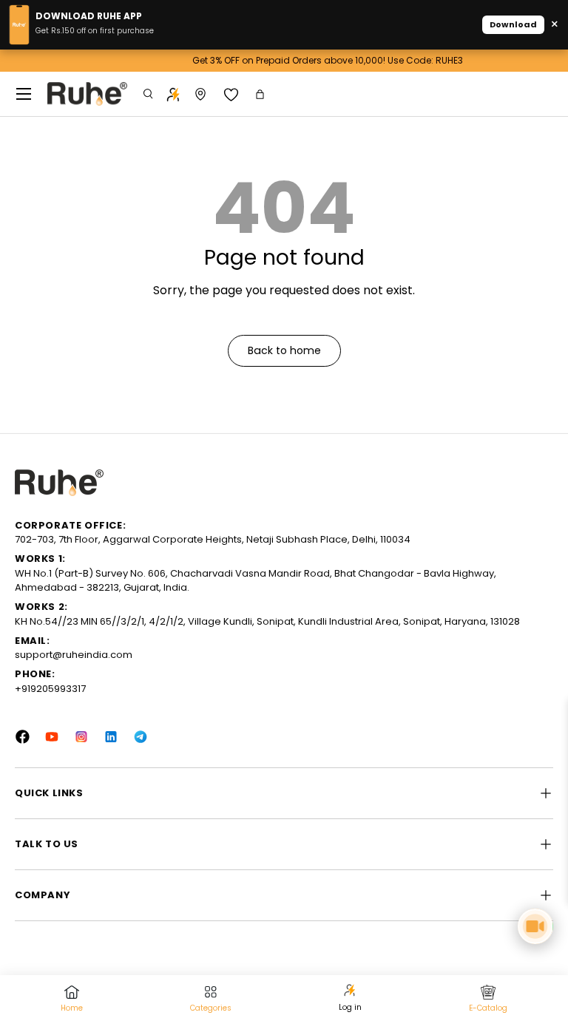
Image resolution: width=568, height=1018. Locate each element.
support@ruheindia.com (73, 655)
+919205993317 (50, 689)
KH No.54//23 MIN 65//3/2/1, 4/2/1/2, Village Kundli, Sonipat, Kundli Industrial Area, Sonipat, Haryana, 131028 (267, 621)
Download (513, 24)
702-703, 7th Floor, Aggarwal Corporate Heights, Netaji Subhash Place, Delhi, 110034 (212, 539)
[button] (261, 94)
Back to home (284, 350)
